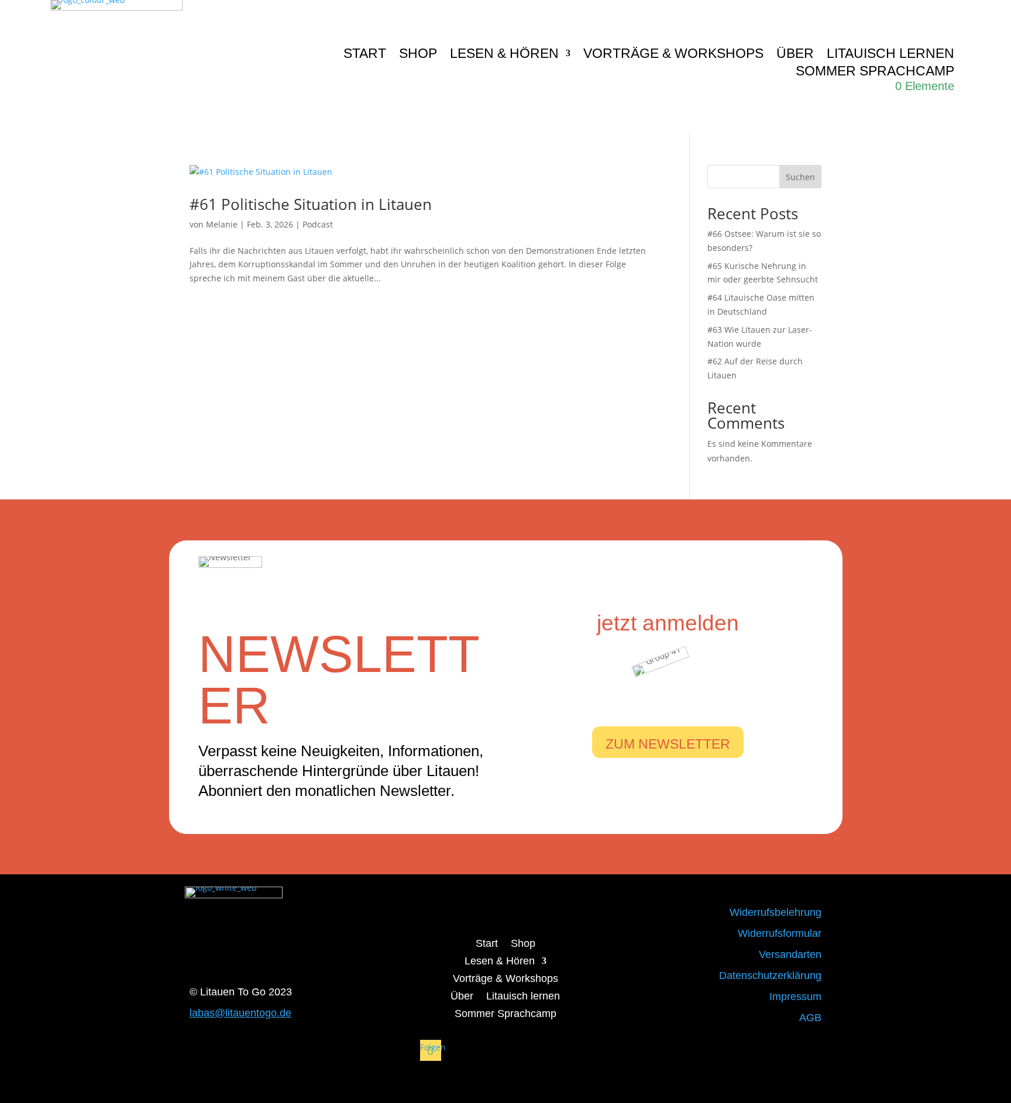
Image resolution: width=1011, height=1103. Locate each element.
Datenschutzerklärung (770, 975)
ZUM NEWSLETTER (668, 744)
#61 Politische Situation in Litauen (311, 204)
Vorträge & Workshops (673, 55)
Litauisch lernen (890, 55)
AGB (810, 1017)
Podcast (317, 224)
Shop (418, 55)
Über (795, 55)
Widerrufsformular (779, 933)
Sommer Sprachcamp (875, 72)
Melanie (222, 224)
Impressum (795, 996)
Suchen (800, 176)
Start (364, 55)
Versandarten (790, 954)
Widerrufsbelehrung (775, 912)
